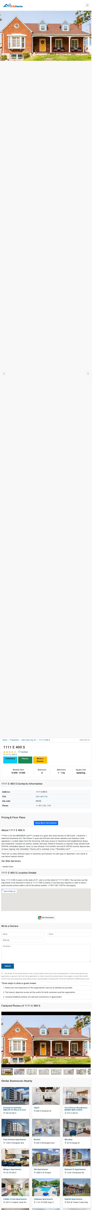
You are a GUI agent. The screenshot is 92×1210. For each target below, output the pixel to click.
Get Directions (47, 918)
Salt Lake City (41, 796)
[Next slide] (88, 1071)
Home (4, 740)
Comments (10, 759)
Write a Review (40, 760)
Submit (8, 966)
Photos (25, 759)
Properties (14, 740)
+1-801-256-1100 (43, 806)
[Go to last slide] (3, 1071)
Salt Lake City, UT (29, 740)
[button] (7, 1071)
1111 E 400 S (44, 740)
